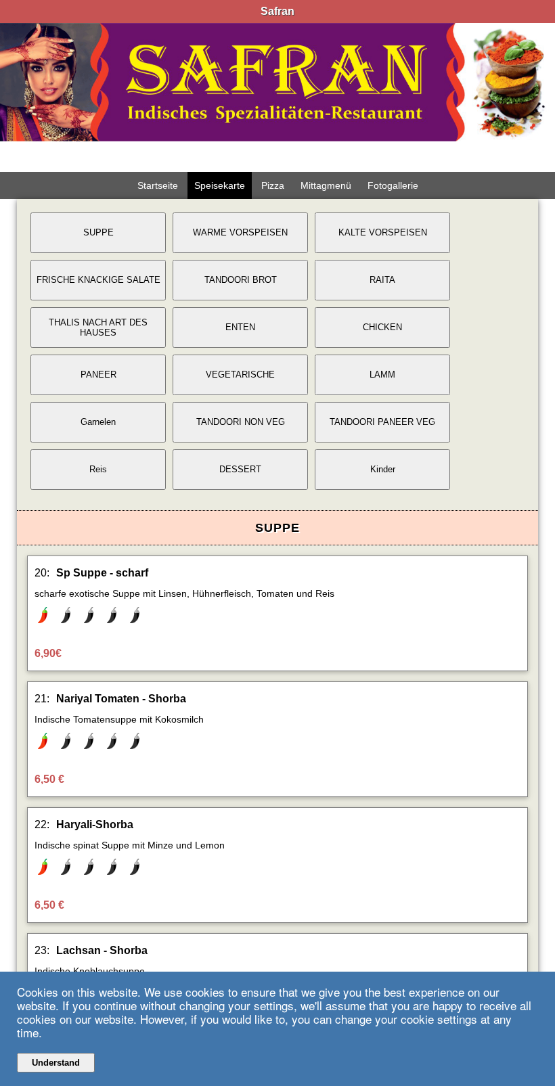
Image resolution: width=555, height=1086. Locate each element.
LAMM (382, 374)
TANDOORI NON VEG (240, 422)
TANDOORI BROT (240, 280)
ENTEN (240, 327)
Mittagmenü (326, 185)
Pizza (272, 185)
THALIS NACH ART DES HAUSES (98, 327)
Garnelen (98, 422)
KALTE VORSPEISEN (382, 232)
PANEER (98, 374)
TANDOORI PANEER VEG (382, 422)
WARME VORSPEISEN (240, 232)
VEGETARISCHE (240, 374)
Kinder (382, 469)
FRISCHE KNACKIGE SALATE (98, 280)
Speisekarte (219, 185)
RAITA (382, 280)
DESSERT (240, 469)
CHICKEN (382, 327)
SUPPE (98, 232)
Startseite (157, 185)
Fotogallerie (393, 185)
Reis (98, 469)
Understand (56, 1063)
